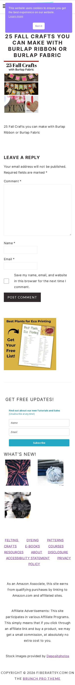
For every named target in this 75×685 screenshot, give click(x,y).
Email (9, 259)
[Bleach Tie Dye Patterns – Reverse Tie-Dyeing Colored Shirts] (19, 473)
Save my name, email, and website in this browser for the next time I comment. (40, 281)
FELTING (12, 540)
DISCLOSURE (58, 552)
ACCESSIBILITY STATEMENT (28, 558)
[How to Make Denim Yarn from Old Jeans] (52, 473)
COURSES (56, 546)
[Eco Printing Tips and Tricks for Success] (19, 505)
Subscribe (39, 442)
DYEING (33, 540)
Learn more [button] (16, 16)
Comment (12, 181)
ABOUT (36, 552)
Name (9, 243)
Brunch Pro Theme (42, 678)
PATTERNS (55, 540)
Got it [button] (38, 26)
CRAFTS (10, 546)
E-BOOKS (32, 546)
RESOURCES (14, 552)
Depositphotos (58, 656)
